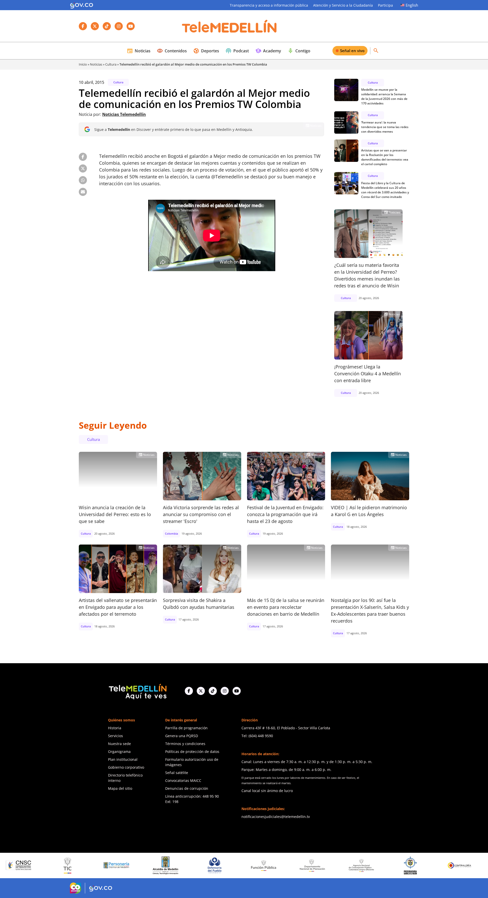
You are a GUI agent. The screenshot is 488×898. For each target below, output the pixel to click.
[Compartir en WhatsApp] (83, 180)
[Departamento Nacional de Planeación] (272, 865)
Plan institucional (123, 759)
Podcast (237, 51)
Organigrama (119, 751)
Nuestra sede (119, 743)
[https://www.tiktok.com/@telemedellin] (213, 691)
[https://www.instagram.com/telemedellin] (225, 691)
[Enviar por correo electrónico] (83, 192)
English (412, 5)
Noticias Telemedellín (124, 114)
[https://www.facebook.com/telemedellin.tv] (189, 691)
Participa (385, 5)
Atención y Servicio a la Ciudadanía (343, 5)
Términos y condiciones (185, 743)
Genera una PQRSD (181, 735)
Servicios (115, 735)
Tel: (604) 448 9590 (257, 735)
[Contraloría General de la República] (419, 865)
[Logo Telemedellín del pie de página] (137, 691)
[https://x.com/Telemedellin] (201, 691)
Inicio (83, 64)
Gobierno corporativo (126, 767)
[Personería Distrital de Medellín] (76, 865)
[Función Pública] (223, 865)
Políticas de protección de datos (192, 751)
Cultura (110, 64)
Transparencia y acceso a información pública (269, 5)
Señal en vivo (352, 50)
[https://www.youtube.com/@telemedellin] (237, 691)
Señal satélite (176, 772)
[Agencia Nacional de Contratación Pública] (321, 865)
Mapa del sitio (120, 788)
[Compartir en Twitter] (83, 168)
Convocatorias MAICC (183, 780)
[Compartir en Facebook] (83, 157)
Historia (114, 727)
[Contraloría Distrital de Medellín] (468, 865)
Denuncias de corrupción (186, 788)
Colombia (171, 533)
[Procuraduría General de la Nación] (370, 865)
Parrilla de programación (186, 727)
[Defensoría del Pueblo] (174, 865)
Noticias (138, 51)
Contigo (298, 51)
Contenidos (172, 51)
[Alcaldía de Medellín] (125, 865)
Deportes (206, 51)
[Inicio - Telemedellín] (229, 26)
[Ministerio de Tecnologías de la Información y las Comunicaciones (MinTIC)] (27, 865)
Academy (268, 51)
